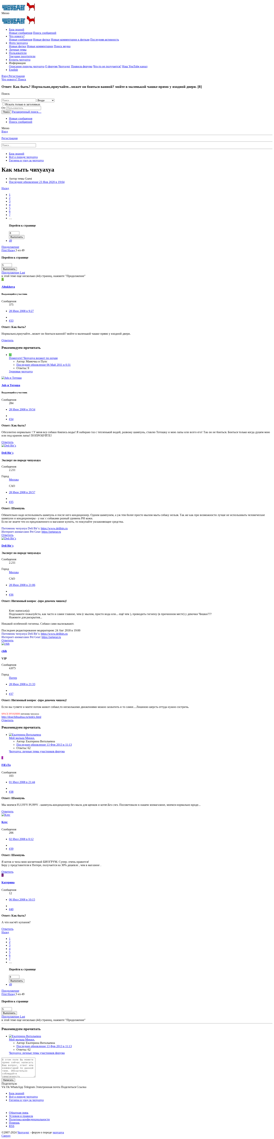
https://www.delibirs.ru (54, 528)
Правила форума (81, 66)
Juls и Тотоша (10, 385)
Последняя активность (104, 39)
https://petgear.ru (51, 531)
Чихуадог (23, 1132)
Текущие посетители (22, 56)
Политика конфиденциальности (29, 1119)
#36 (11, 594)
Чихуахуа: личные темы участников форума (37, 751)
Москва (14, 479)
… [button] (10, 218)
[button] (5, 13)
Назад (5, 188)
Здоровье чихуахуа (21, 371)
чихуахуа (58, 1132)
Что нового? (17, 36)
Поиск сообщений (44, 32)
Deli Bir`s (7, 452)
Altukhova (8, 286)
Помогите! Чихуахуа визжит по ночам (33, 358)
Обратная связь (18, 1112)
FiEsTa (6, 765)
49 (10, 240)
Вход (4, 131)
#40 (11, 909)
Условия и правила (21, 1116)
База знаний (16, 29)
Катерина (8, 882)
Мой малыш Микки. (22, 738)
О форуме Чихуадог (57, 66)
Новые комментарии (40, 46)
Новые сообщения (20, 32)
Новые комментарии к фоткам (70, 39)
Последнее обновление (36, 182)
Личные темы (17, 49)
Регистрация (9, 138)
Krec (4, 822)
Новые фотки (41, 39)
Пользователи (18, 53)
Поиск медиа (62, 46)
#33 (11, 320)
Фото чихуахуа (18, 42)
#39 (11, 848)
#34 (11, 419)
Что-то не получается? (107, 66)
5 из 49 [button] (20, 250)
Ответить (7, 340)
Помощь (14, 1122)
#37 (11, 693)
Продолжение (10, 246)
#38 (11, 791)
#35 (11, 502)
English (13, 69)
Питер (13, 677)
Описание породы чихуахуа (26, 66)
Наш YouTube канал (134, 66)
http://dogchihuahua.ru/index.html (21, 717)
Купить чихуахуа (19, 59)
